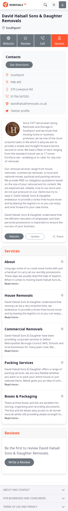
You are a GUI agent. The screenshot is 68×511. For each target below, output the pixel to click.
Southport (13, 28)
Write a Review (19, 462)
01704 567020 (20, 96)
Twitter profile (20, 111)
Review (25, 43)
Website (8, 43)
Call (42, 43)
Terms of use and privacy (20, 506)
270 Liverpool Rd (22, 89)
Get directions (19, 65)
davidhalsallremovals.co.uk (29, 103)
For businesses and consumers (24, 498)
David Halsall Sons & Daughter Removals (32, 18)
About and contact (16, 490)
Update (35, 236)
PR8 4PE (16, 82)
